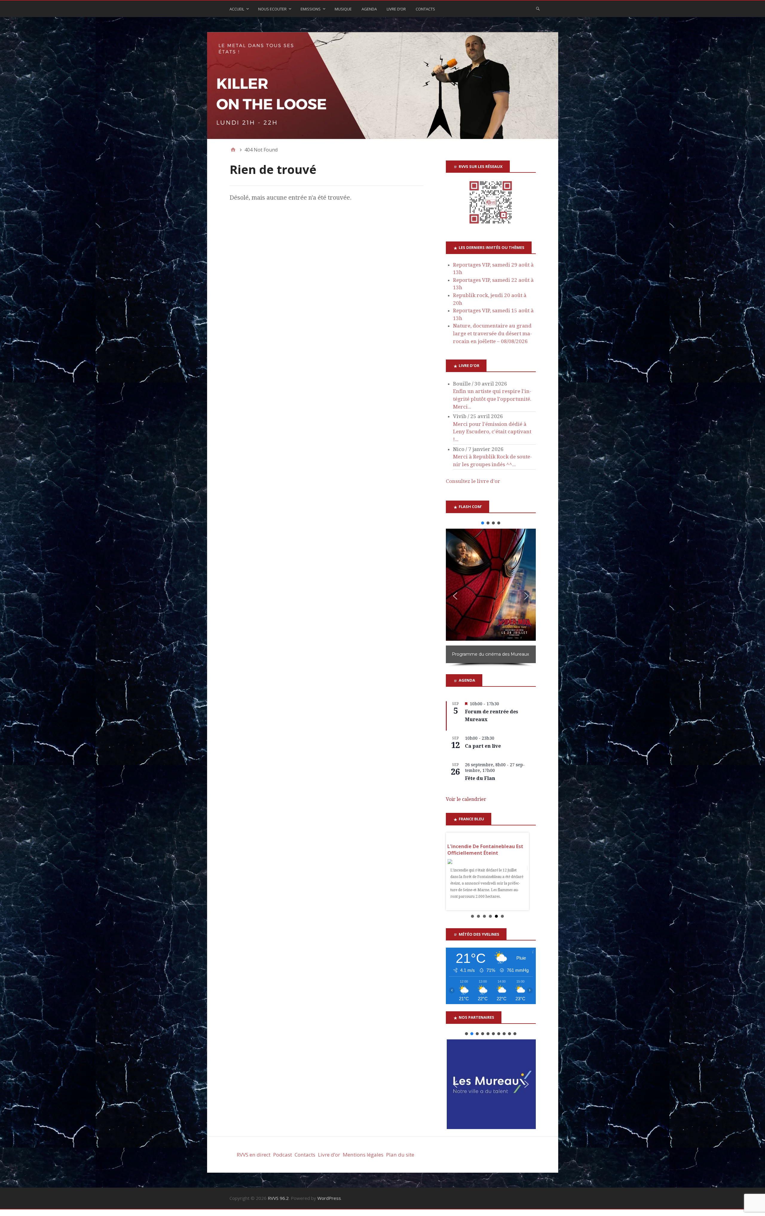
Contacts (425, 9)
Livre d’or (329, 1154)
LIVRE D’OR (396, 9)
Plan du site (400, 1154)
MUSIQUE (343, 9)
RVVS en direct (253, 1154)
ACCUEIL (237, 9)
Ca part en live (483, 746)
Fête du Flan (480, 778)
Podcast (282, 1154)
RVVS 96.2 (278, 1198)
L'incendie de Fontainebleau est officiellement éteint (485, 849)
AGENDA (369, 9)
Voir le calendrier (466, 799)
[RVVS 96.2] (382, 85)
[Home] (233, 149)
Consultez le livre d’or (473, 481)
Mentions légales (363, 1154)
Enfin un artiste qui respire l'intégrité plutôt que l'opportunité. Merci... (492, 398)
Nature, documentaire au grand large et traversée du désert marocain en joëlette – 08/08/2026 (492, 333)
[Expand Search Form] (538, 8)
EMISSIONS (311, 9)
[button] (482, 522)
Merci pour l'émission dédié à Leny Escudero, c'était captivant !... (492, 431)
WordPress (329, 1198)
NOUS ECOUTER (272, 9)
